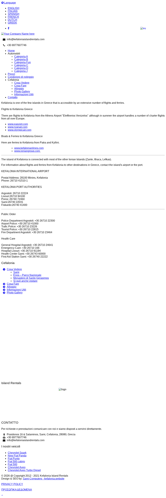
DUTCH (12, 19)
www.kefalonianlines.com (29, 148)
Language (10, 2)
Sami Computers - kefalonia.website (43, 478)
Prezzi (11, 74)
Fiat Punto (14, 458)
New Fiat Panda (17, 455)
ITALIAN (13, 11)
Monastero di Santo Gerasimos (31, 278)
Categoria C (21, 65)
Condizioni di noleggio (21, 77)
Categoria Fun (22, 62)
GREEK (12, 22)
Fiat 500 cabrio (16, 461)
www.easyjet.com (18, 124)
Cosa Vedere (21, 82)
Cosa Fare (20, 85)
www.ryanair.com (17, 127)
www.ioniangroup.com (27, 151)
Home (11, 50)
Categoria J (21, 71)
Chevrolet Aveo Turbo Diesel (24, 470)
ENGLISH (13, 8)
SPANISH (13, 14)
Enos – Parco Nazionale (27, 275)
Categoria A (21, 56)
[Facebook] (86, 28)
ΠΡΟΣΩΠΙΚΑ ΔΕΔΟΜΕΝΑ (16, 489)
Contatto (13, 97)
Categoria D (21, 68)
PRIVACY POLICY (12, 484)
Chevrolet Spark (17, 452)
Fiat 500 (12, 464)
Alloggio (19, 88)
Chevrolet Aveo (16, 467)
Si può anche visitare (25, 281)
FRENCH (13, 17)
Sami (16, 272)
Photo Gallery (22, 91)
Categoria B (21, 59)
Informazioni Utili (24, 94)
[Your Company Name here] (18, 33)
